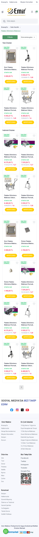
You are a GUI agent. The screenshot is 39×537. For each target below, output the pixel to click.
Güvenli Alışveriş (6, 499)
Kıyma (3, 472)
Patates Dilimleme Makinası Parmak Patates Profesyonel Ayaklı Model (10, 109)
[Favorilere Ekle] (17, 48)
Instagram (25, 465)
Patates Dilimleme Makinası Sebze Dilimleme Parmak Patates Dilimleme (27, 109)
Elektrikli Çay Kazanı (27, 437)
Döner (3, 464)
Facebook (24, 458)
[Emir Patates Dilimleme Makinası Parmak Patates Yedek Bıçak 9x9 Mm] (10, 56)
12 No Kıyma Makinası (28, 431)
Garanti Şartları (6, 505)
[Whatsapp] (5, 531)
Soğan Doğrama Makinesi (29, 440)
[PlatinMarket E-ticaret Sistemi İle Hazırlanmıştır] (11, 532)
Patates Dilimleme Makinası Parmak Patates (27, 156)
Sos (2, 481)
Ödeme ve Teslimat (7, 502)
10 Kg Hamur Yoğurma (28, 425)
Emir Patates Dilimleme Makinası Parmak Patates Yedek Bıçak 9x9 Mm (11, 68)
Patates (3, 467)
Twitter (23, 461)
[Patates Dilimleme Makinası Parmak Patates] (28, 143)
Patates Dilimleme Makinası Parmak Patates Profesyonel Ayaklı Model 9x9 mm (27, 68)
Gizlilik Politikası (6, 514)
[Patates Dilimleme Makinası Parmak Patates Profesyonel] (10, 143)
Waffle (3, 470)
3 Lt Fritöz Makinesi (27, 446)
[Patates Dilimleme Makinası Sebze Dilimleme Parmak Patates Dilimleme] (28, 97)
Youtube (24, 468)
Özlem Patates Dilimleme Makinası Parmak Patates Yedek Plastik (11, 283)
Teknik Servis (5, 511)
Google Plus (25, 471)
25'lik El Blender (26, 449)
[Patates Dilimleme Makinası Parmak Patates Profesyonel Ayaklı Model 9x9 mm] (28, 56)
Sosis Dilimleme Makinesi (29, 434)
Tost (2, 461)
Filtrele (10, 37)
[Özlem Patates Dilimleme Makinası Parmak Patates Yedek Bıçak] (28, 230)
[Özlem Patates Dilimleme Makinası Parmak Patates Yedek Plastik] (10, 270)
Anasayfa (4, 425)
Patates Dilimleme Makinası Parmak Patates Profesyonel (10, 156)
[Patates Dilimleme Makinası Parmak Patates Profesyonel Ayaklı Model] (10, 97)
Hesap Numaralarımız (8, 431)
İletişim (3, 437)
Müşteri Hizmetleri (7, 434)
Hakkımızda (5, 428)
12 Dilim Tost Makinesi (28, 443)
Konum (3, 440)
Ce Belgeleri (5, 508)
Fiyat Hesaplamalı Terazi (29, 428)
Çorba (3, 478)
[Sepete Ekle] (11, 81)
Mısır (2, 475)
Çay (2, 458)
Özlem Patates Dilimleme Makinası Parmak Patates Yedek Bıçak (28, 242)
